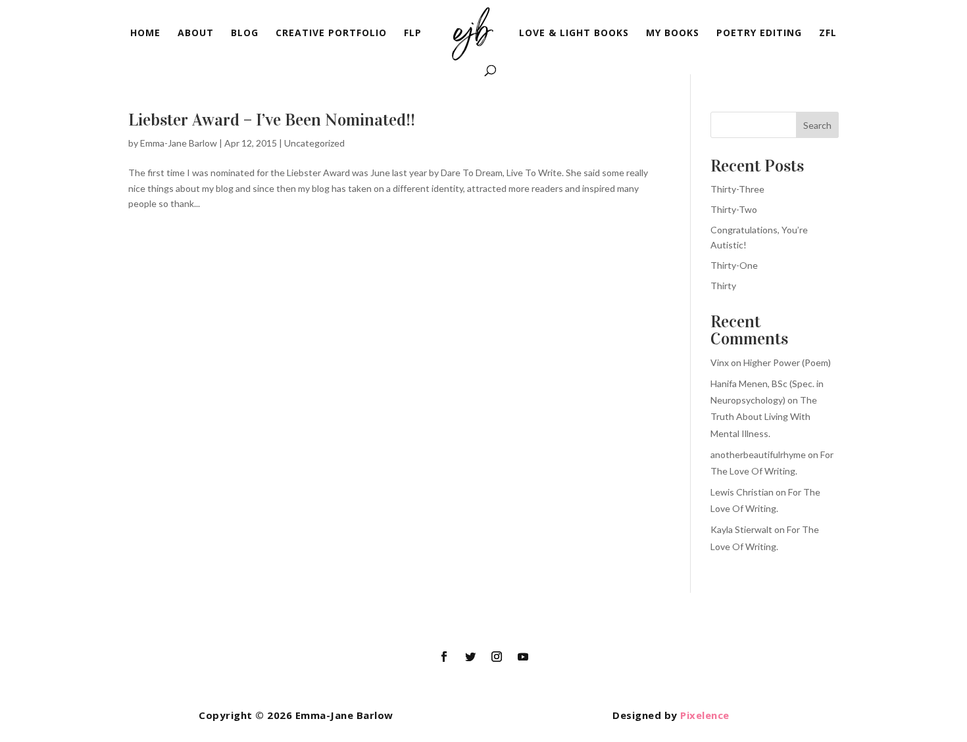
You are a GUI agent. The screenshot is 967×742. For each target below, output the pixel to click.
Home (145, 33)
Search (817, 125)
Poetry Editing (759, 33)
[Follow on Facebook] (444, 656)
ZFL (828, 33)
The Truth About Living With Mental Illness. (763, 416)
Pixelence (705, 715)
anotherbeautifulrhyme (758, 454)
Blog (245, 33)
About (196, 33)
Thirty (723, 285)
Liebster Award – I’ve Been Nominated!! (271, 120)
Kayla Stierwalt (741, 529)
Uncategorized (314, 143)
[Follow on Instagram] (496, 656)
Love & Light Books (574, 33)
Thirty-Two (733, 209)
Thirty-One (734, 265)
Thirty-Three (737, 189)
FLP (413, 33)
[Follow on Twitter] (470, 656)
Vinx (719, 362)
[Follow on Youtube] (522, 656)
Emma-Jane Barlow (178, 143)
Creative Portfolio (331, 33)
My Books (672, 33)
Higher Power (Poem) (787, 362)
